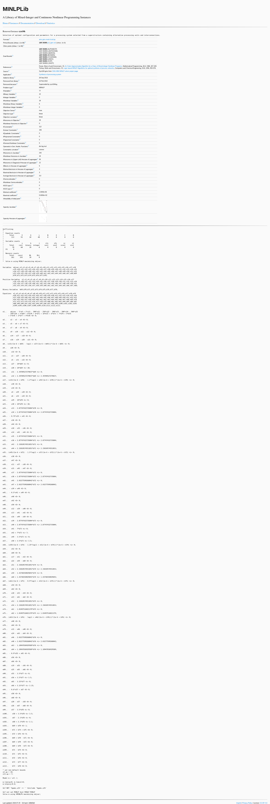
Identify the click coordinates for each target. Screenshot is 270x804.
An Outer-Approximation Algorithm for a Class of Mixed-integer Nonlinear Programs (93, 66)
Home (5, 23)
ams (40, 39)
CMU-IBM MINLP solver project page (65, 71)
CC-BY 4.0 (263, 803)
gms (44, 39)
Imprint (238, 803)
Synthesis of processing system (50, 74)
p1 (48, 43)
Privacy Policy (247, 803)
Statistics (51, 23)
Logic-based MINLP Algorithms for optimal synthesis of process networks (89, 68)
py (54, 39)
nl (50, 39)
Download (40, 23)
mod (47, 39)
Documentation (27, 23)
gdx (52, 43)
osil (52, 39)
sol (54, 43)
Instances (14, 23)
